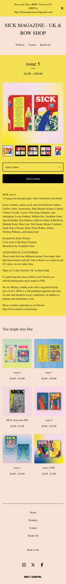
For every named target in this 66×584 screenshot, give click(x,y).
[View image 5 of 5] (58, 151)
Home (33, 512)
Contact (32, 44)
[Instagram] (24, 565)
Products (20, 44)
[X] (33, 565)
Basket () (45, 44)
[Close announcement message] (62, 8)
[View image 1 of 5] (8, 151)
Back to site (33, 549)
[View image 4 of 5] (45, 151)
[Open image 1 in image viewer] (33, 113)
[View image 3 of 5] (33, 151)
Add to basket (33, 178)
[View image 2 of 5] (20, 151)
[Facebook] (41, 565)
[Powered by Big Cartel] (33, 577)
